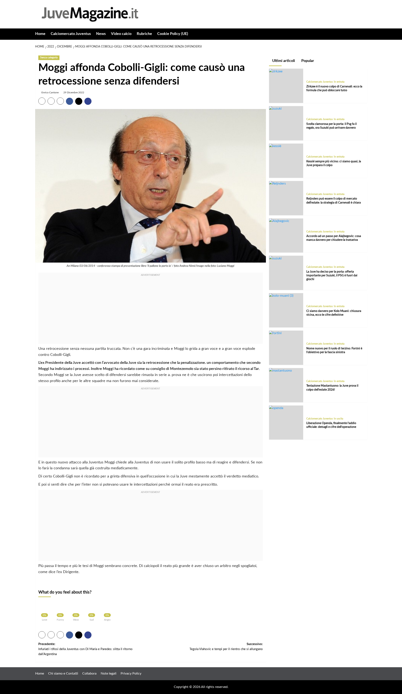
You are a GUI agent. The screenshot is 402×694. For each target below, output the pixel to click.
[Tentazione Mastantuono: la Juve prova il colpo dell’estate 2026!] (280, 370)
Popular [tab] (307, 61)
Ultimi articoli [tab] (283, 61)
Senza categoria (49, 57)
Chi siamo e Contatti (63, 673)
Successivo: (226, 647)
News (101, 34)
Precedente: (85, 649)
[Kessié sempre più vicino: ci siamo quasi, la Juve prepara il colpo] (275, 146)
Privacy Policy (131, 673)
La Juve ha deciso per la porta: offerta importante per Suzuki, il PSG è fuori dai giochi (331, 275)
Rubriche (144, 34)
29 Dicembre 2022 (73, 92)
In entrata (339, 82)
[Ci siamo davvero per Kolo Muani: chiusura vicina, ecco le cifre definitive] (281, 296)
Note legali (108, 673)
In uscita (338, 418)
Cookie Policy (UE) (172, 34)
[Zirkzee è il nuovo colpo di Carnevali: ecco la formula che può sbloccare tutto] (275, 71)
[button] (364, 34)
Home (40, 34)
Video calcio (121, 34)
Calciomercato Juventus (71, 34)
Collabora (89, 673)
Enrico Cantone (50, 92)
